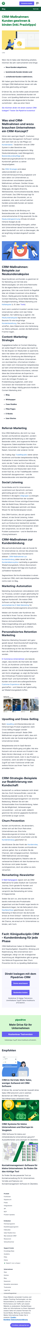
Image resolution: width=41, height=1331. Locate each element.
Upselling (10, 724)
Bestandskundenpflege (11, 156)
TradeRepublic (21, 455)
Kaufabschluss (8, 910)
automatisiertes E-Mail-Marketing (15, 605)
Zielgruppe (24, 496)
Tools (22, 304)
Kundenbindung (8, 840)
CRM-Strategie (11, 169)
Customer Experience (10, 684)
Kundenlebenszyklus (10, 562)
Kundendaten (7, 145)
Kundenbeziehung (9, 323)
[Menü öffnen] (37, 3)
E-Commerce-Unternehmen (13, 659)
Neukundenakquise (9, 318)
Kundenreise (33, 844)
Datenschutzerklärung (19, 1320)
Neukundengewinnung (11, 219)
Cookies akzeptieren (20, 1325)
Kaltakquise (6, 304)
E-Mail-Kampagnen (9, 880)
